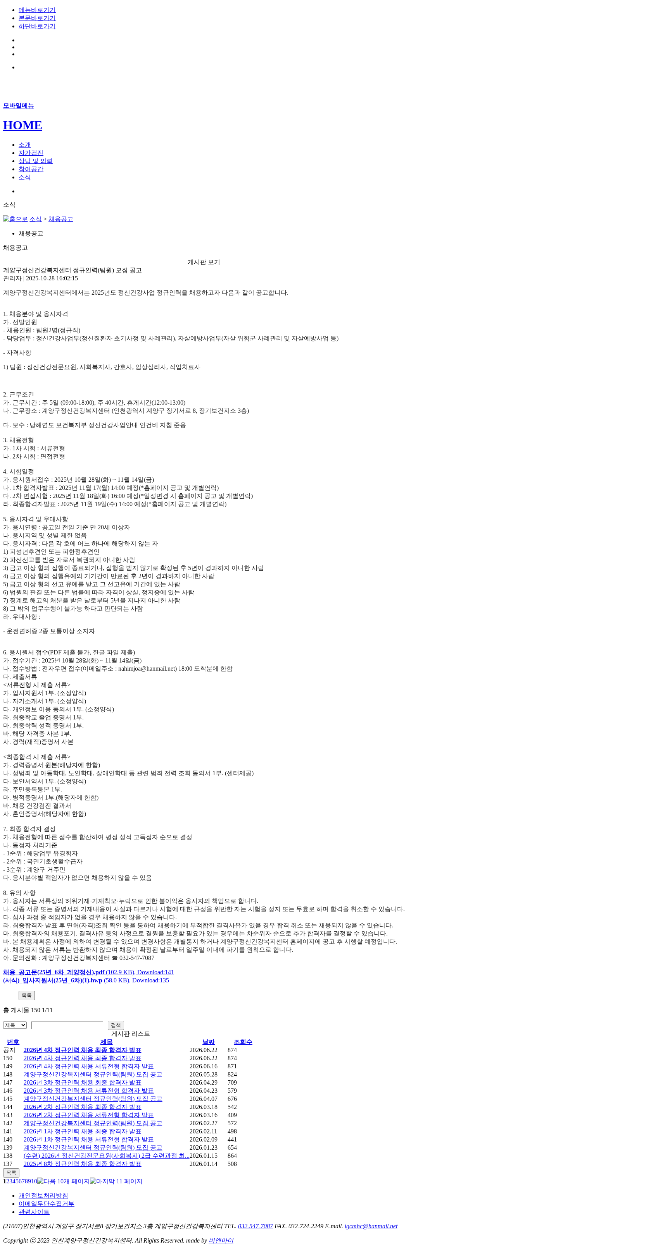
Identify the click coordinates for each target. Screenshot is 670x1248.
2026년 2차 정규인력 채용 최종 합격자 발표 (83, 1107)
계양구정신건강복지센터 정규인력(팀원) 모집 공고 (93, 1074)
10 (34, 1181)
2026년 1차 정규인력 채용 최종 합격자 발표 (83, 1131)
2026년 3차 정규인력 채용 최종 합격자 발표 (83, 1082)
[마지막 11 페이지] (116, 1181)
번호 (13, 1042)
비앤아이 (221, 1240)
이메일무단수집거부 (46, 1203)
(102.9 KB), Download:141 (88, 972)
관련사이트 (34, 1212)
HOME (22, 125)
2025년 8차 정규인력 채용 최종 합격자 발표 (83, 1163)
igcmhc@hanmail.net (371, 1226)
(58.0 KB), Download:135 (86, 980)
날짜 (208, 1042)
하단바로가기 (37, 26)
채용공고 (60, 219)
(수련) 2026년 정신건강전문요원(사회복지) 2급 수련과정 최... (107, 1155)
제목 (106, 1042)
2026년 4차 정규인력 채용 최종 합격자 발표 (83, 1050)
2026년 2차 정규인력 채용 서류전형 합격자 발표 (89, 1115)
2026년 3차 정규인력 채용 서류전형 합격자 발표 (89, 1090)
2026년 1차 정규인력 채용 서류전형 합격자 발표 (89, 1139)
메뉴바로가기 (37, 10)
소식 (35, 219)
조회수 (243, 1042)
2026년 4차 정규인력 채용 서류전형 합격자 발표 (89, 1066)
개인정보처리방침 (43, 1195)
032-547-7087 (255, 1226)
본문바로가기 (37, 18)
